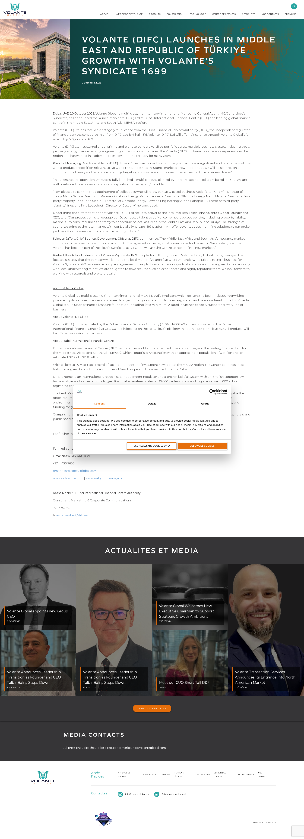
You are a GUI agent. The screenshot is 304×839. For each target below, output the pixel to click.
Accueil (105, 14)
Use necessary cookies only (152, 446)
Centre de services (224, 14)
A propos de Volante (129, 14)
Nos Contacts (270, 14)
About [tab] (205, 403)
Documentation (246, 774)
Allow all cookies (202, 446)
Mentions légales (178, 775)
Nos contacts (262, 775)
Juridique (165, 774)
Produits (154, 14)
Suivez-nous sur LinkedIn (174, 794)
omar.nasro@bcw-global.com (75, 471)
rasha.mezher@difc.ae (71, 515)
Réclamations (203, 774)
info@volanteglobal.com (137, 794)
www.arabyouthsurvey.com (105, 478)
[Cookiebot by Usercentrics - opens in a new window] (212, 392)
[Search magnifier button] (294, 6)
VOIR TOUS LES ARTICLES (152, 708)
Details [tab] (152, 403)
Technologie (198, 14)
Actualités (248, 14)
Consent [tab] (99, 403)
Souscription (175, 14)
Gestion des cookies (220, 775)
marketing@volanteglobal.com (144, 747)
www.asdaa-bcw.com (68, 478)
